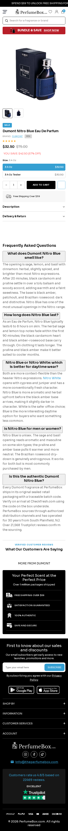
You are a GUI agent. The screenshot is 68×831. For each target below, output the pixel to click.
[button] (9, 141)
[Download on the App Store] (48, 690)
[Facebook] (34, 754)
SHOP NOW (51, 30)
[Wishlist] (50, 11)
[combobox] (34, 21)
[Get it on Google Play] (21, 690)
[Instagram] (25, 754)
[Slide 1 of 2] (7, 113)
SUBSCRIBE (54, 667)
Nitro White (52, 378)
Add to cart (41, 184)
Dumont (17, 136)
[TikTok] (42, 754)
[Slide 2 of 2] (19, 113)
